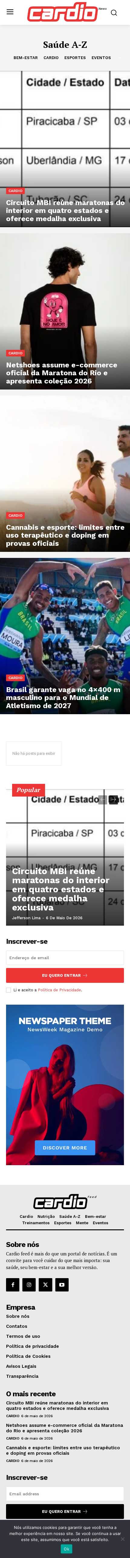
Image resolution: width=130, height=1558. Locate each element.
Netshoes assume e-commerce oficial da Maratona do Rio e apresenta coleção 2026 (64, 1428)
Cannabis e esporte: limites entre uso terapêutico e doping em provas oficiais (63, 1450)
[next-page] (113, 799)
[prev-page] (102, 799)
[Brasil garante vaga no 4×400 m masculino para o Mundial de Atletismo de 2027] (65, 636)
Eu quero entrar (61, 975)
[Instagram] (29, 1284)
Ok (66, 1548)
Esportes (75, 57)
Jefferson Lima (26, 918)
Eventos (101, 57)
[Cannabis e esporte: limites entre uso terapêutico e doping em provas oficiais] (65, 474)
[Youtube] (62, 1284)
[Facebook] (12, 1284)
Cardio (51, 57)
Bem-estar (26, 57)
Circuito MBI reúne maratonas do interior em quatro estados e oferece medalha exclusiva (60, 889)
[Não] (122, 1539)
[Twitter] (45, 1284)
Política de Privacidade (59, 990)
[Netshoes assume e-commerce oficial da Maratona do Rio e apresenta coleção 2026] (65, 311)
